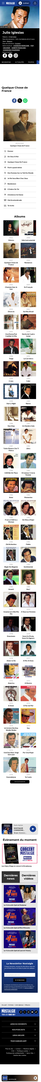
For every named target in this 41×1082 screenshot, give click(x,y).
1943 (14, 37)
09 (11, 37)
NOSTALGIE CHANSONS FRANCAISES (19, 829)
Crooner (6, 48)
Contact (18, 1049)
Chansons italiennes (11, 50)
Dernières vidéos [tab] (29, 877)
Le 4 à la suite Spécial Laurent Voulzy (17, 950)
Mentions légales (28, 1049)
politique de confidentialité (10, 989)
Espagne (17, 43)
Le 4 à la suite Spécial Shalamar (15, 905)
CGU (12, 1051)
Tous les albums (19, 781)
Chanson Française (21, 46)
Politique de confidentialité (15, 1053)
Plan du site (9, 1049)
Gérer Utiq (29, 1053)
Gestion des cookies (19, 1055)
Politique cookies (22, 1051)
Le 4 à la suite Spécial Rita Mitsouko (17, 928)
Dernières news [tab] (11, 877)
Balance (9, 41)
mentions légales (28, 987)
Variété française (18, 48)
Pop (32, 46)
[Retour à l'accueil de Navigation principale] (10, 3)
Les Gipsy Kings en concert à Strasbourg (16, 866)
